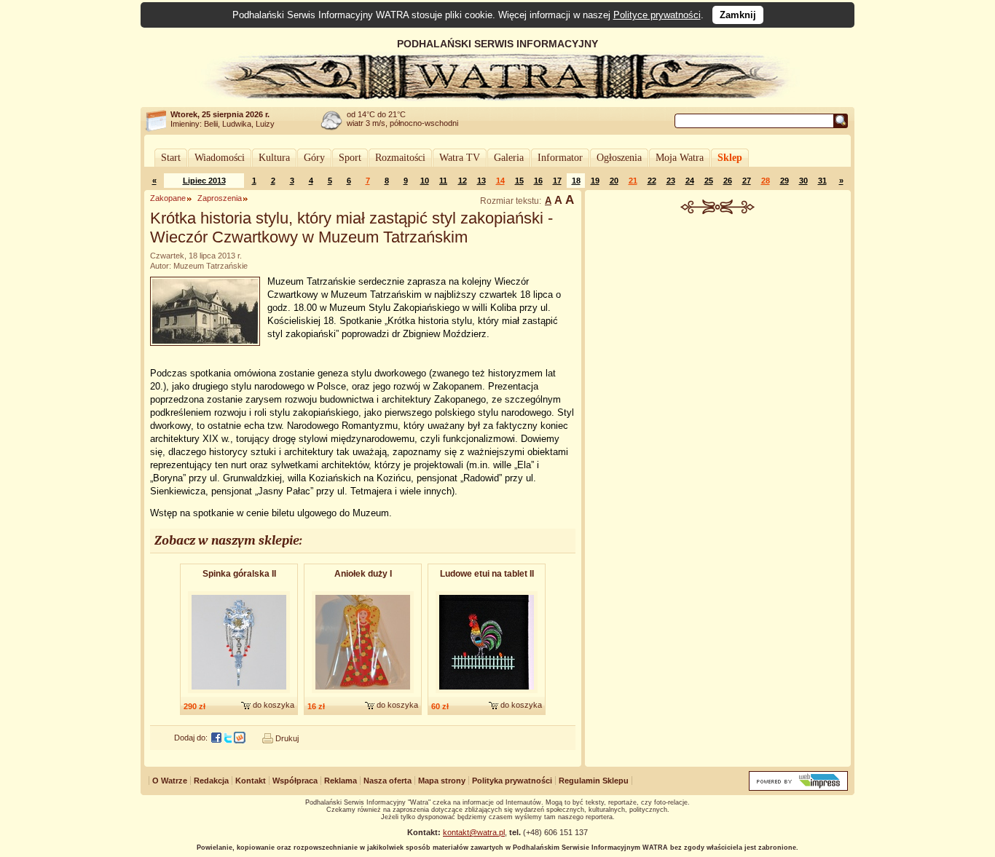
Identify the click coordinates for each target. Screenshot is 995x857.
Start (171, 157)
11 (443, 180)
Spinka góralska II (239, 574)
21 (633, 180)
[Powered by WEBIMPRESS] (798, 787)
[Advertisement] (718, 323)
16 (538, 180)
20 (614, 180)
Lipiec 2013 (204, 180)
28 (765, 180)
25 (708, 180)
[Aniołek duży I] (363, 694)
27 (746, 180)
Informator (560, 157)
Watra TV (459, 157)
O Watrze (169, 780)
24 (689, 180)
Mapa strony (441, 780)
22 (652, 180)
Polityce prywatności (657, 14)
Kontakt (250, 780)
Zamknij (738, 14)
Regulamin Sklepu (594, 780)
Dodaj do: (191, 737)
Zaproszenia (219, 198)
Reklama (340, 780)
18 (576, 180)
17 (557, 180)
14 (500, 180)
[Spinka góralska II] (239, 694)
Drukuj (287, 738)
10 (424, 180)
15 (519, 180)
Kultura (274, 157)
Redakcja (211, 780)
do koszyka (273, 704)
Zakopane (168, 198)
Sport (350, 157)
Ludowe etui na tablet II (487, 574)
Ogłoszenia (619, 157)
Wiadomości (219, 157)
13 (481, 180)
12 (462, 180)
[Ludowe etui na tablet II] (487, 694)
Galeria (509, 157)
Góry (314, 157)
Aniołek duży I (363, 574)
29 (784, 180)
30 (803, 180)
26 (727, 180)
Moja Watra (680, 157)
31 (822, 180)
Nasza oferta (387, 780)
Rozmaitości (400, 157)
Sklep (729, 157)
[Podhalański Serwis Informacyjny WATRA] (497, 97)
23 (670, 180)
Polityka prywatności (512, 780)
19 (595, 180)
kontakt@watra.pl (474, 832)
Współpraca (295, 780)
